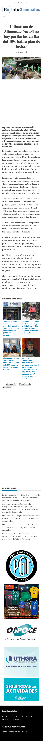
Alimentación (11, 384)
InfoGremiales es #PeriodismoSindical (17, 716)
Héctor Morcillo (25, 384)
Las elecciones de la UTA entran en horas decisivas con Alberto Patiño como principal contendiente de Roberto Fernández (19, 536)
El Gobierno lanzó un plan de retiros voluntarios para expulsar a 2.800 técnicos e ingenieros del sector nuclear (21, 518)
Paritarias (7, 388)
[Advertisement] (21, 103)
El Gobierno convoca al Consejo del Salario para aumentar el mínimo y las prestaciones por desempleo (21, 527)
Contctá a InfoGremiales (11, 719)
